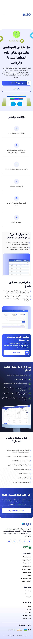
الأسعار (29, 606)
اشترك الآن (28, 597)
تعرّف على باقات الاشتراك (16, 510)
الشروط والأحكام (27, 616)
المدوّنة (29, 609)
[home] (26, 14)
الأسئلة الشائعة (27, 612)
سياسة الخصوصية (26, 619)
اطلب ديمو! (16, 89)
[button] (4, 15)
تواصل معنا (28, 591)
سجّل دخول (28, 594)
